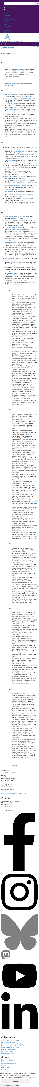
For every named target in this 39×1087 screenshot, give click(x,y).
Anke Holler (20, 247)
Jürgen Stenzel (9, 94)
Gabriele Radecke (10, 160)
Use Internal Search (10, 10)
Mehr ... (35, 71)
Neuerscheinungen (9, 23)
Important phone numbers (8, 1064)
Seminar (6, 14)
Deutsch (34, 47)
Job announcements (7, 1051)
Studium (6, 17)
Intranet (3, 1065)
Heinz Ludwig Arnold (11, 216)
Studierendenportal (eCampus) (10, 1047)
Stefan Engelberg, (13, 180)
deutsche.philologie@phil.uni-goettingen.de (13, 793)
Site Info (3, 1069)
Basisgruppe (7, 26)
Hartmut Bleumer (10, 104)
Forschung (7, 15)
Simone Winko (27, 98)
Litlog (5, 25)
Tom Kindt (22, 216)
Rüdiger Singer (17, 109)
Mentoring (6, 32)
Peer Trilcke (20, 133)
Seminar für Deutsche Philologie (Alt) (11, 41)
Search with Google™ (10, 7)
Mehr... (13, 85)
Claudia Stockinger (19, 151)
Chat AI (3, 1049)
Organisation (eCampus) (8, 1042)
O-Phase (6, 30)
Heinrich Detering (17, 227)
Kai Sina (7, 114)
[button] (3, 43)
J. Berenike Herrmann (11, 84)
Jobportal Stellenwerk (7, 1053)
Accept (15, 1081)
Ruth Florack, (9, 109)
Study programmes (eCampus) (10, 1040)
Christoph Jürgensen (11, 171)
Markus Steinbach (21, 185)
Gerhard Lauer (20, 69)
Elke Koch (18, 262)
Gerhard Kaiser (22, 171)
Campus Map (5, 1067)
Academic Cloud (11, 1049)
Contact (3, 1062)
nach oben (15, 766)
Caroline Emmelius (20, 176)
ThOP (5, 28)
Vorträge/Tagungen (9, 19)
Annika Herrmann (10, 185)
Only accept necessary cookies (10, 1085)
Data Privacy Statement (8, 1060)
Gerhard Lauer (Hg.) (11, 273)
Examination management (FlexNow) (12, 1044)
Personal (6, 21)
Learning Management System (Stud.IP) (12, 1046)
